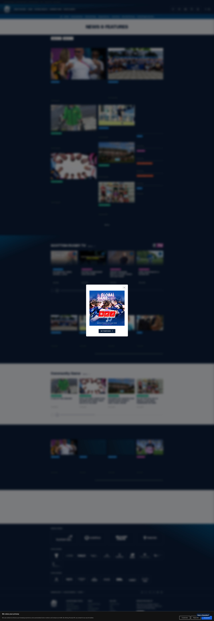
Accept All (206, 617)
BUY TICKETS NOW (106, 331)
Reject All (195, 617)
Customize (185, 617)
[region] (107, 616)
